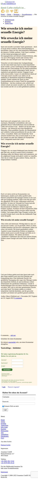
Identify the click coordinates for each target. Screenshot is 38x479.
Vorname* (4, 360)
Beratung (8, 21)
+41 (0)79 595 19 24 (7, 463)
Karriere (3, 429)
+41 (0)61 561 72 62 (7, 461)
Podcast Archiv (6, 445)
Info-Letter (4, 427)
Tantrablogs (4, 434)
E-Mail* (3, 366)
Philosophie (4, 431)
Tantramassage (9, 20)
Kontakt (3, 423)
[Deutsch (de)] (10, 2)
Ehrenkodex (5, 436)
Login (3, 387)
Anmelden (7, 369)
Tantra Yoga (9, 23)
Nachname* (4, 363)
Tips (2, 433)
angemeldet (12, 342)
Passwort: (5, 401)
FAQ (2, 438)
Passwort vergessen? (13, 387)
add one (13, 335)
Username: (5, 397)
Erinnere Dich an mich (11, 406)
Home (3, 420)
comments (18, 298)
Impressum (4, 472)
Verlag (3, 422)
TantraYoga (4, 425)
